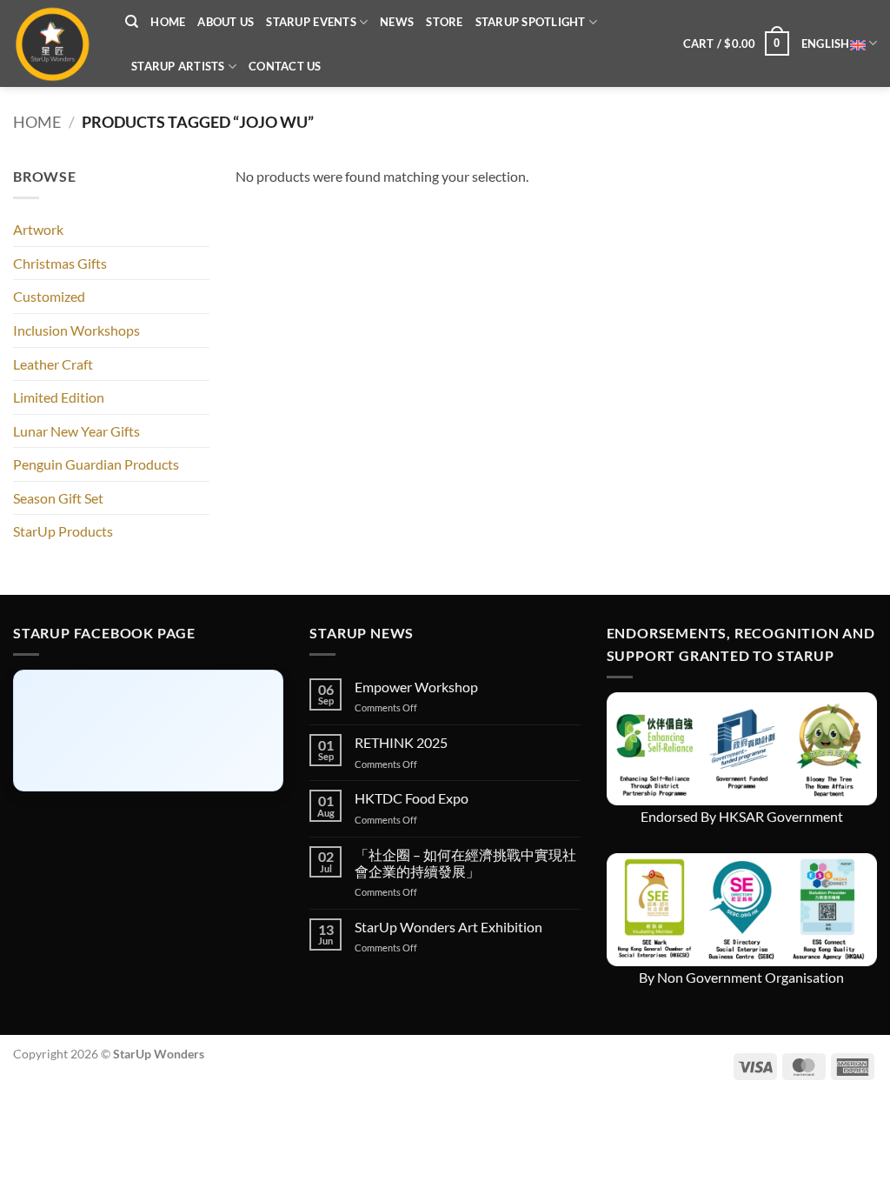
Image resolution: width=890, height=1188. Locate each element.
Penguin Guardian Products (96, 464)
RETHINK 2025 (401, 742)
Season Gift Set (58, 498)
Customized (49, 296)
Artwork (38, 229)
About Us (225, 22)
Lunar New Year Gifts (76, 431)
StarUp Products (63, 531)
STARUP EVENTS (310, 22)
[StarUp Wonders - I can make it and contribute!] (56, 43)
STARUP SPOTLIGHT (530, 22)
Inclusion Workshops (76, 330)
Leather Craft (53, 364)
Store (444, 22)
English (825, 43)
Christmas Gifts (60, 263)
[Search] (131, 21)
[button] (736, 43)
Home (167, 22)
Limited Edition (58, 397)
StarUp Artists (178, 66)
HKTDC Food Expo (411, 798)
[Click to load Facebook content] (148, 730)
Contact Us (285, 66)
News (397, 22)
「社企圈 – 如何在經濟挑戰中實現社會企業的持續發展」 (465, 862)
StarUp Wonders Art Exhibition (448, 926)
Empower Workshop (416, 686)
